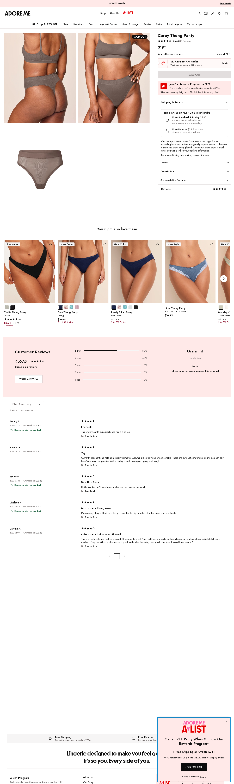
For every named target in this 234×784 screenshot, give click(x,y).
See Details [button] (225, 3)
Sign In (203, 777)
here (207, 155)
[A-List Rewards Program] (128, 13)
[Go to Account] (212, 13)
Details (224, 63)
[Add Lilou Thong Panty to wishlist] (211, 244)
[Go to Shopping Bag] (226, 13)
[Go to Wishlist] (219, 13)
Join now (169, 112)
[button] (175, 41)
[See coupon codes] (205, 13)
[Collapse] (226, 722)
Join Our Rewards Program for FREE (189, 84)
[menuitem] (45, 24)
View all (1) (222, 54)
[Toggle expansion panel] (227, 102)
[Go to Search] (199, 13)
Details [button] (217, 92)
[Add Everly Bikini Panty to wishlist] (158, 244)
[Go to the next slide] (223, 278)
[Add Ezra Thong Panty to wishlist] (104, 244)
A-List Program (19, 778)
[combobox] (27, 404)
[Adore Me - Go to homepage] (17, 13)
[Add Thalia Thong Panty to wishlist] (51, 244)
